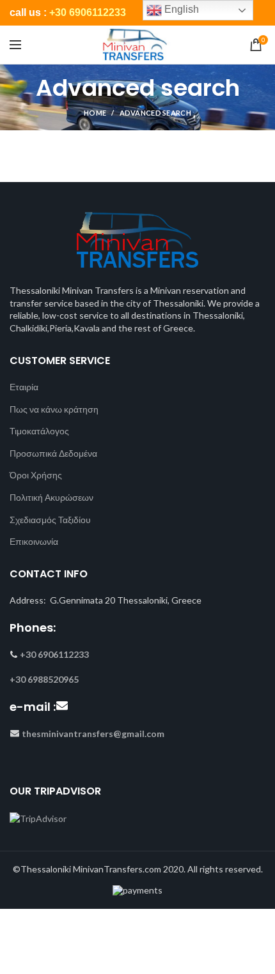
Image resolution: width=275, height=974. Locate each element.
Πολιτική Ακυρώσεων (51, 497)
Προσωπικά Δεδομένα (53, 453)
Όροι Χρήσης (36, 474)
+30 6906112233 (87, 12)
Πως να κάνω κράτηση (54, 409)
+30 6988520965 (44, 679)
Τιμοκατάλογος (39, 430)
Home (95, 113)
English (180, 9)
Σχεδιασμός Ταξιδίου (50, 519)
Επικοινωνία (34, 541)
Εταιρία (24, 386)
